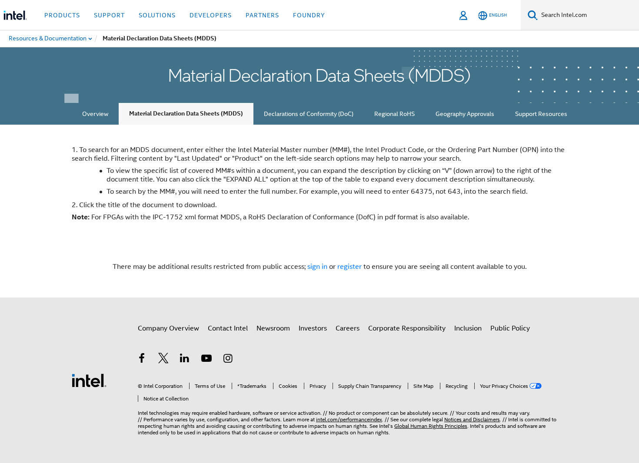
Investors (313, 328)
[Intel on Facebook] (141, 359)
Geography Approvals (465, 114)
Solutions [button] (157, 15)
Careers (347, 328)
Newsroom (273, 328)
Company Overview (168, 328)
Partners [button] (262, 15)
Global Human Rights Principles (430, 426)
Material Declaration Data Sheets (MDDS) (186, 113)
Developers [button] (211, 15)
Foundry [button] (309, 15)
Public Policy (510, 328)
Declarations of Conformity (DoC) (308, 114)
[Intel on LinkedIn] (184, 359)
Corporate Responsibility (407, 328)
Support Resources (541, 114)
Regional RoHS (394, 114)
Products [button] (62, 15)
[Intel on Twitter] (163, 359)
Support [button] (109, 15)
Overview (95, 114)
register (349, 266)
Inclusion (468, 328)
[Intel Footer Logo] (89, 380)
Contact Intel (228, 328)
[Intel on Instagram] (227, 359)
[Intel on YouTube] (206, 359)
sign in (317, 266)
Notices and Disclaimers (472, 419)
